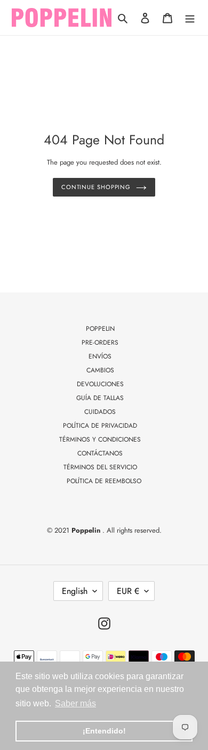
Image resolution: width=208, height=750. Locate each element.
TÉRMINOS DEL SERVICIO (100, 467)
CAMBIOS (100, 370)
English (74, 591)
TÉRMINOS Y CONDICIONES (100, 439)
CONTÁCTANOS (100, 453)
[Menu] (190, 17)
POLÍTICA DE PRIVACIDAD (100, 425)
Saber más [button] (75, 703)
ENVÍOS (100, 356)
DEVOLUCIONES (100, 384)
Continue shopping (96, 187)
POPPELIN (100, 328)
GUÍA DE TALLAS (100, 398)
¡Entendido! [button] (104, 731)
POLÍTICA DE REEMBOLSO (104, 481)
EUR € (128, 591)
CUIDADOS (100, 412)
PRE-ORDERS (100, 342)
